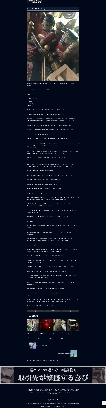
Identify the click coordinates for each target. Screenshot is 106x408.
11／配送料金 (32, 392)
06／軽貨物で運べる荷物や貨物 (33, 390)
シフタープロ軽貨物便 (31, 389)
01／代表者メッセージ (40, 389)
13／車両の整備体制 (47, 392)
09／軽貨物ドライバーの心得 (64, 390)
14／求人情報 (55, 392)
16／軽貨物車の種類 (67, 392)
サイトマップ (74, 392)
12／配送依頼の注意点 (39, 392)
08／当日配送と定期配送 (53, 390)
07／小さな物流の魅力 (44, 390)
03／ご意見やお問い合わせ (56, 389)
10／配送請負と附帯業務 (74, 390)
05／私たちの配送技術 (75, 389)
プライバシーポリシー (53, 393)
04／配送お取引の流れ (66, 389)
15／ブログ (60, 392)
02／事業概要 (47, 389)
